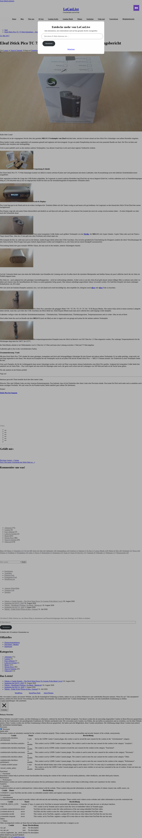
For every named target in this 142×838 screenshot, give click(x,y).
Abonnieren (48, 43)
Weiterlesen (71, 49)
